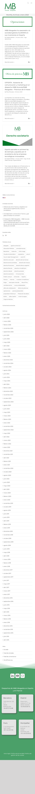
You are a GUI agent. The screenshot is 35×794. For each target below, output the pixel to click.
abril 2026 (6, 318)
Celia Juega (22, 251)
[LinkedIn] (3, 235)
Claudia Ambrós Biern (9, 254)
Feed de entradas (9, 653)
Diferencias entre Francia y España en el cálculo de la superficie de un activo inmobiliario (15, 208)
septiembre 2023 (9, 402)
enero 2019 (7, 528)
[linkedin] (12, 676)
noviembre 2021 (8, 454)
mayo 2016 (7, 608)
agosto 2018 (7, 545)
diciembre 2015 (8, 626)
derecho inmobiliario (20, 268)
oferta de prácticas (23, 288)
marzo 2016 (7, 615)
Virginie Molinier (10, 37)
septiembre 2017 (8, 577)
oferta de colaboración (9, 288)
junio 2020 (7, 482)
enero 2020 (7, 500)
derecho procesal (19, 271)
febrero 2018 (7, 563)
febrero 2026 (7, 325)
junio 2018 (7, 549)
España (24, 276)
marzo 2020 (7, 493)
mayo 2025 (7, 342)
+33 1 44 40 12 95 (8, 730)
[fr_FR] (4, 198)
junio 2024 (7, 377)
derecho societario (8, 274)
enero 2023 (7, 423)
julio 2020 (6, 479)
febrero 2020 (7, 496)
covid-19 (23, 257)
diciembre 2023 (8, 391)
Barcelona (6, 251)
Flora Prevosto (10, 92)
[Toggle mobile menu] (31, 3)
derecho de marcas (24, 262)
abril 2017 (6, 587)
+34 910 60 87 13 (25, 706)
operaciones (8, 39)
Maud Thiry (24, 282)
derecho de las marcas (22, 259)
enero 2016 (7, 622)
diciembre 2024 (8, 360)
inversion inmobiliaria (22, 279)
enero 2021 (7, 465)
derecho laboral (7, 271)
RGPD (5, 296)
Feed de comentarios (10, 656)
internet (12, 279)
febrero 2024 (7, 388)
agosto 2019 (7, 510)
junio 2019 (7, 517)
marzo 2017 (7, 591)
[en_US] (3, 198)
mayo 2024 (7, 381)
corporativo (21, 254)
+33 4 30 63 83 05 (25, 733)
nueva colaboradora (19, 285)
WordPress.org (8, 660)
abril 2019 (6, 521)
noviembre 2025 (8, 328)
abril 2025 (6, 346)
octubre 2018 (7, 538)
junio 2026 (7, 314)
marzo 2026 (7, 321)
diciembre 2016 (8, 598)
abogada (5, 245)
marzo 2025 (7, 349)
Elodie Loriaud (7, 276)
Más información (9, 62)
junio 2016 (7, 605)
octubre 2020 (7, 472)
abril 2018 (6, 556)
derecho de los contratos (10, 262)
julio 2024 (6, 374)
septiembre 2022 (9, 430)
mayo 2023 (7, 412)
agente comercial (15, 245)
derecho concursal (8, 259)
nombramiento (7, 285)
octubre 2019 (7, 507)
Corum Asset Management (10, 257)
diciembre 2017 (8, 570)
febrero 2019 (7, 524)
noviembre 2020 (8, 468)
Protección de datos (23, 293)
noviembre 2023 (8, 395)
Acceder (6, 649)
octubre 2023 (7, 398)
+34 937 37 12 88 (8, 708)
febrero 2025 (7, 353)
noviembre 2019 (8, 503)
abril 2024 (6, 384)
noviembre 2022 (8, 426)
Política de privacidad (17, 753)
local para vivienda (14, 282)
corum (28, 254)
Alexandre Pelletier (8, 248)
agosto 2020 (7, 475)
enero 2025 (7, 356)
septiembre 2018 (8, 542)
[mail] (22, 676)
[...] (18, 58)
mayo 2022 (7, 433)
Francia (5, 279)
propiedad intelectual (9, 293)
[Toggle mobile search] (28, 3)
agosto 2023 (7, 405)
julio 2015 (6, 636)
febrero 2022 (7, 444)
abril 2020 (6, 489)
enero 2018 (7, 566)
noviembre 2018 (8, 535)
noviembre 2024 (8, 363)
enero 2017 (7, 594)
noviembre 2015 (8, 629)
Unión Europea (22, 296)
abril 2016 (6, 612)
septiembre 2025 (9, 332)
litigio (5, 282)
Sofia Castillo (12, 296)
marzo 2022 (7, 440)
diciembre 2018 (8, 531)
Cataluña (13, 251)
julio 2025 (6, 335)
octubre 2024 (7, 367)
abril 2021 (6, 458)
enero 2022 (7, 447)
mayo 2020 (7, 486)
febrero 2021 (7, 461)
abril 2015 (6, 640)
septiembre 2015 (8, 633)
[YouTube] (6, 235)
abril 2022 (6, 437)
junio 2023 (7, 409)
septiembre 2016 (8, 601)
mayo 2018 (7, 552)
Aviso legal (7, 753)
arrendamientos (20, 248)
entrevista (16, 276)
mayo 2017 (7, 584)
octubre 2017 (7, 573)
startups (10, 160)
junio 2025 (7, 339)
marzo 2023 (7, 416)
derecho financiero (8, 265)
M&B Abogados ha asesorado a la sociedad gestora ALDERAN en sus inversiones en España (17, 33)
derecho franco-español (22, 265)
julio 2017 (6, 580)
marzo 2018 (7, 559)
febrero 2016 (7, 619)
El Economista (20, 274)
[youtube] (17, 676)
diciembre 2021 (8, 451)
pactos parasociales (17, 291)
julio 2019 (6, 514)
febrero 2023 (7, 419)
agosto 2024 (7, 370)
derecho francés (7, 268)
